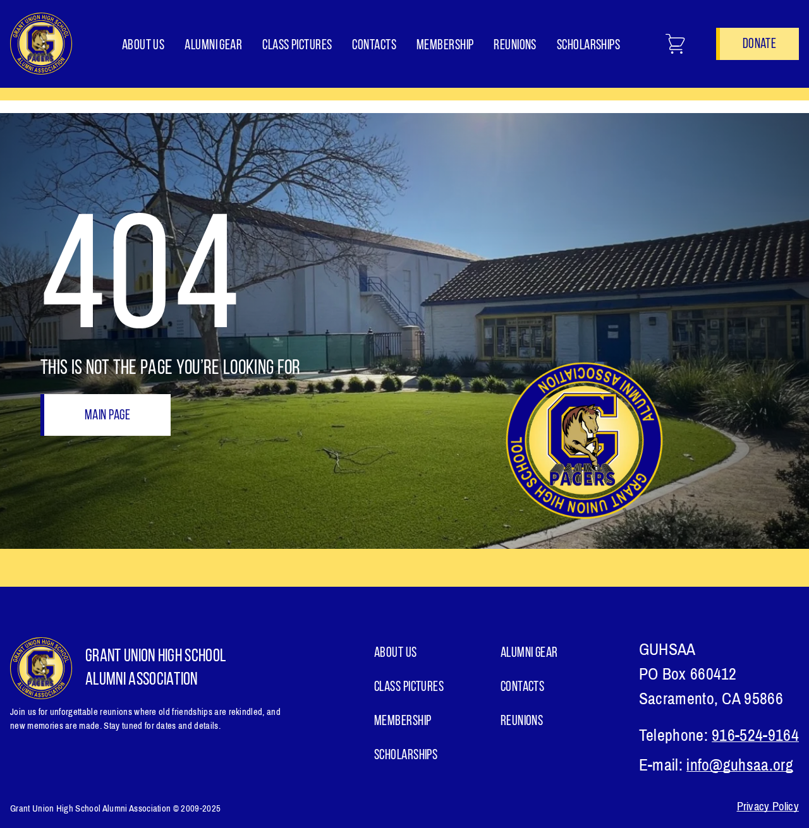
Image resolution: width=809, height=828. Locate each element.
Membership (445, 46)
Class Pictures (297, 46)
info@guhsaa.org (739, 765)
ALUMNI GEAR (213, 46)
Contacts (374, 46)
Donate (759, 44)
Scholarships (588, 46)
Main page (107, 416)
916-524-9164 (755, 735)
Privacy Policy (768, 806)
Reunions (515, 46)
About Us (143, 46)
